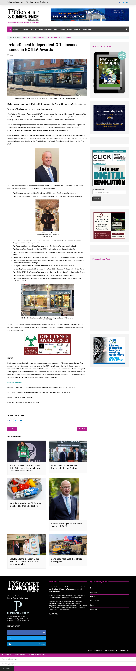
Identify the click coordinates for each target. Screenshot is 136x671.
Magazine (87, 29)
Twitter (123, 2)
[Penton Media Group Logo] (18, 607)
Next (81, 429)
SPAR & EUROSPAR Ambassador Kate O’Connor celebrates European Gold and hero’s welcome (26, 468)
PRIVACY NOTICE (13, 626)
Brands (34, 29)
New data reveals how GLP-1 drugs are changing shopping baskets (26, 504)
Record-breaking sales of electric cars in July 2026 (66, 525)
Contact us (44, 2)
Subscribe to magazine (15, 2)
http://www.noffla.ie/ (14, 382)
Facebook (119, 2)
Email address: (98, 189)
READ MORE (53, 614)
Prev (13, 429)
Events (77, 29)
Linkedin (127, 2)
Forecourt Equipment (48, 29)
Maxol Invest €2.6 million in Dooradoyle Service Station (64, 466)
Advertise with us (32, 2)
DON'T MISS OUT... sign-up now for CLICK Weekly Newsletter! (22, 655)
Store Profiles (66, 29)
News (15, 29)
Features (24, 29)
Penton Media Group (20, 598)
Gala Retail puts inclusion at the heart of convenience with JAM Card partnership (24, 561)
